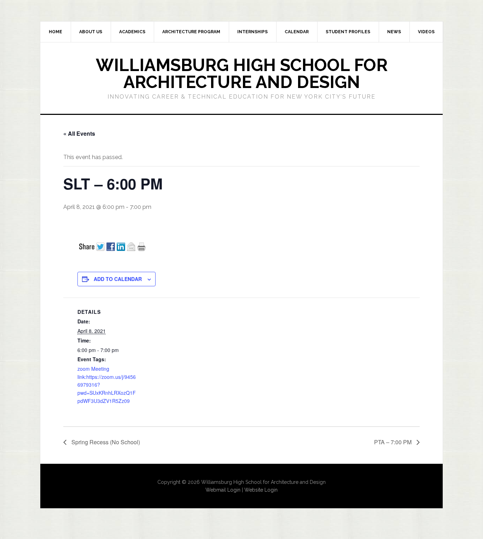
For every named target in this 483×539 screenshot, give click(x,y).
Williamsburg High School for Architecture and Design (242, 73)
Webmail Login (222, 490)
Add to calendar (118, 278)
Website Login (261, 490)
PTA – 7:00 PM (393, 442)
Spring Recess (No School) (105, 442)
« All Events (79, 133)
